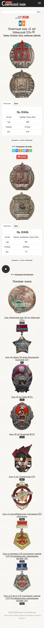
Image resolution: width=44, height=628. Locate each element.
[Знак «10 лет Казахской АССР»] (22, 416)
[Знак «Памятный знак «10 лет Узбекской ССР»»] (22, 299)
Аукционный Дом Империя (24, 275)
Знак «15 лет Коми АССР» (22, 397)
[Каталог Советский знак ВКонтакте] (20, 23)
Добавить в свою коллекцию (22, 140)
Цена (16, 103)
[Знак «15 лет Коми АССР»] (22, 378)
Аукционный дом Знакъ (24, 147)
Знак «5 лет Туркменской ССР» (22, 476)
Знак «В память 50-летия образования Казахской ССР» (22, 358)
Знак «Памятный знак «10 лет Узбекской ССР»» (22, 318)
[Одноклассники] (20, 150)
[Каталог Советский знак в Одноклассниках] (23, 23)
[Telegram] (23, 150)
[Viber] (27, 150)
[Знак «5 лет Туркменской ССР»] (22, 458)
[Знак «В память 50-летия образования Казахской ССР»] (22, 339)
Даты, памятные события (29, 35)
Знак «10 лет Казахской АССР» (22, 434)
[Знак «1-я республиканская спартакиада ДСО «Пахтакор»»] (22, 495)
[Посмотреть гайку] (6, 269)
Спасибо (23, 157)
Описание (7, 103)
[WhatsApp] (30, 150)
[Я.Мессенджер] (13, 150)
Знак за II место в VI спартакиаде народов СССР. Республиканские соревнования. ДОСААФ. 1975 (22, 598)
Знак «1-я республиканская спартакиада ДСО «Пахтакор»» (22, 515)
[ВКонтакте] (16, 150)
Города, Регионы (11, 35)
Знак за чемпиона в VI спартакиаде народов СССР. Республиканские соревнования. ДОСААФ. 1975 (22, 556)
